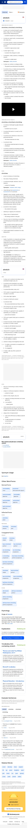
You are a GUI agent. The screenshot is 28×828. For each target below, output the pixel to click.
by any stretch (6, 446)
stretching (18, 27)
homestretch (7, 191)
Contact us (17, 821)
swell (9, 776)
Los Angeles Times (8, 721)
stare (8, 623)
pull (3, 773)
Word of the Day (13, 799)
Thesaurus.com (25, 2)
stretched (11, 27)
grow (10, 770)
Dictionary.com (5, 2)
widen (19, 776)
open (22, 770)
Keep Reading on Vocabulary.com (12, 638)
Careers (11, 821)
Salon (5, 727)
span (16, 773)
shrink (11, 61)
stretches (5, 27)
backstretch (15, 190)
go (6, 770)
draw (15, 767)
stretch (10, 614)
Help (23, 821)
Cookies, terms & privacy (13, 824)
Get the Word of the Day (13, 808)
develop (10, 767)
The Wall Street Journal (9, 749)
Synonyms (22, 12)
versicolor (13, 802)
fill (3, 770)
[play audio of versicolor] (9, 805)
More (10, 12)
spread (22, 773)
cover (3, 767)
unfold (14, 776)
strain (3, 776)
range (19, 187)
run (12, 773)
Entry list (5, 821)
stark (11, 623)
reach (16, 187)
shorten (15, 61)
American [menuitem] (4, 12)
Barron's (6, 737)
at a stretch (6, 445)
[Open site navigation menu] (2, 2)
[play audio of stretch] (4, 21)
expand (21, 767)
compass (12, 187)
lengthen (6, 476)
